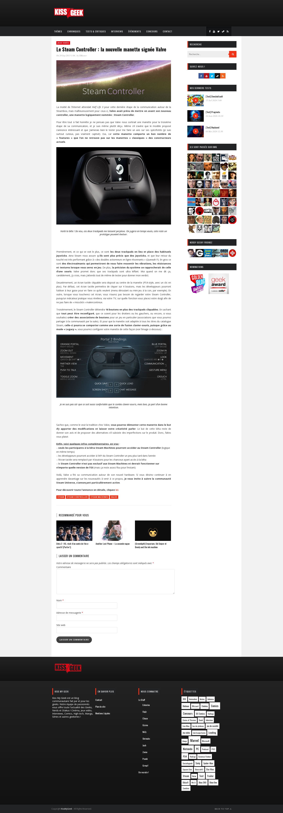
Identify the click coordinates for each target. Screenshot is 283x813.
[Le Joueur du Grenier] (200, 196)
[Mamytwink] (232, 196)
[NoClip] (200, 214)
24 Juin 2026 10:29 (214, 115)
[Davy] (208, 169)
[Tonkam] (232, 223)
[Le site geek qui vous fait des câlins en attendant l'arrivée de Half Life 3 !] (68, 17)
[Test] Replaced (212, 127)
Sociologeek (187, 763)
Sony (198, 763)
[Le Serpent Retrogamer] (216, 256)
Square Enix (187, 769)
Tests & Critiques (96, 31)
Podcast (205, 749)
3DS (184, 699)
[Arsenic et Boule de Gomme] (208, 160)
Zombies (186, 788)
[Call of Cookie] (232, 160)
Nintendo (187, 749)
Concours (152, 31)
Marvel (194, 740)
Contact (167, 31)
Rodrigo (193, 756)
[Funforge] (224, 178)
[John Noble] (208, 187)
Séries (194, 776)
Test (201, 776)
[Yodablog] (216, 231)
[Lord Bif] (224, 196)
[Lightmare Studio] (216, 196)
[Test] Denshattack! (214, 96)
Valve (114, 497)
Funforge (211, 713)
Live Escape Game (199, 733)
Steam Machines (99, 497)
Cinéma (205, 706)
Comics (214, 706)
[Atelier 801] (216, 160)
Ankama (211, 699)
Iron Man (186, 726)
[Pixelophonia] (232, 214)
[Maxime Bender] (200, 205)
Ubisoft (186, 782)
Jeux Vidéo (63, 43)
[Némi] (191, 214)
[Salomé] (200, 223)
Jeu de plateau (198, 726)
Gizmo (145, 725)
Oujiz (144, 711)
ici (117, 489)
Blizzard (195, 706)
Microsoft (205, 741)
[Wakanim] (208, 231)
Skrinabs (146, 738)
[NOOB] (208, 214)
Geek (201, 720)
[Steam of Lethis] (216, 223)
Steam (60, 497)
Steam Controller (77, 497)
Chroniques (73, 31)
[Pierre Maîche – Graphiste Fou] (191, 256)
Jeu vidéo (186, 732)
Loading (212, 732)
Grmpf (145, 765)
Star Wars (210, 769)
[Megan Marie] (208, 205)
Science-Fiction (204, 756)
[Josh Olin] (216, 187)
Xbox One (213, 782)
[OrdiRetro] (224, 256)
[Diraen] (224, 169)
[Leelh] (208, 196)
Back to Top (222, 809)
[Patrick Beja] (224, 214)
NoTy (144, 732)
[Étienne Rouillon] (191, 178)
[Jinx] (200, 187)
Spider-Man (208, 763)
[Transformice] (191, 231)
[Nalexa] (232, 205)
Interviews (117, 31)
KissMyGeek (66, 808)
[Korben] (224, 187)
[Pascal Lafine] (216, 214)
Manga (184, 741)
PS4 (185, 756)
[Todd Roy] (224, 223)
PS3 (213, 749)
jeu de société (212, 726)
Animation (193, 699)
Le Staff (141, 699)
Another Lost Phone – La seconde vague (113, 543)
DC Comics (200, 713)
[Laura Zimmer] (191, 196)
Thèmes (58, 31)
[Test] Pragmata (213, 112)
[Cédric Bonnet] (200, 169)
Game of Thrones (189, 720)
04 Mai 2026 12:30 (214, 131)
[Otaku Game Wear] (232, 256)
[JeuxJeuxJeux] (208, 256)
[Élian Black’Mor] (232, 169)
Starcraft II (199, 769)
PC (197, 749)
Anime (202, 699)
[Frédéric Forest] (216, 178)
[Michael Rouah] (216, 205)
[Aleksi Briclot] (191, 160)
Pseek (145, 758)
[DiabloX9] (216, 169)
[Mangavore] (191, 205)
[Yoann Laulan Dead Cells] (232, 187)
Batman (186, 706)
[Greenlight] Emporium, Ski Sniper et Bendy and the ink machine (151, 545)
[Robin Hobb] (191, 223)
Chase (145, 718)
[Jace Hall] (191, 187)
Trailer (210, 776)
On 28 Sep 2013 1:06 (66, 55)
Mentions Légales (102, 713)
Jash (144, 745)
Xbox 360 (202, 782)
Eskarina (146, 705)
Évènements (134, 31)
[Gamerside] (200, 256)
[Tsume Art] (200, 231)
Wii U (193, 782)
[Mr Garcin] (224, 205)
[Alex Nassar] (200, 160)
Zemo (144, 752)
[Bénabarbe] (224, 160)
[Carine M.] (191, 169)
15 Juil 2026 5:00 (214, 100)
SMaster (83, 55)
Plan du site (100, 706)
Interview (209, 720)
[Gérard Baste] (232, 178)
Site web (60, 625)
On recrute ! (143, 772)
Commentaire (63, 567)
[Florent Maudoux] (200, 178)
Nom (60, 600)
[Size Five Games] (208, 223)
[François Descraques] (208, 178)
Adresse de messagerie (69, 612)
